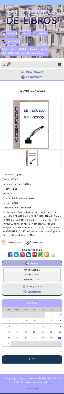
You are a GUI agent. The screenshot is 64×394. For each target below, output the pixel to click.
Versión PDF (14, 242)
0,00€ (32, 280)
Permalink (38, 242)
